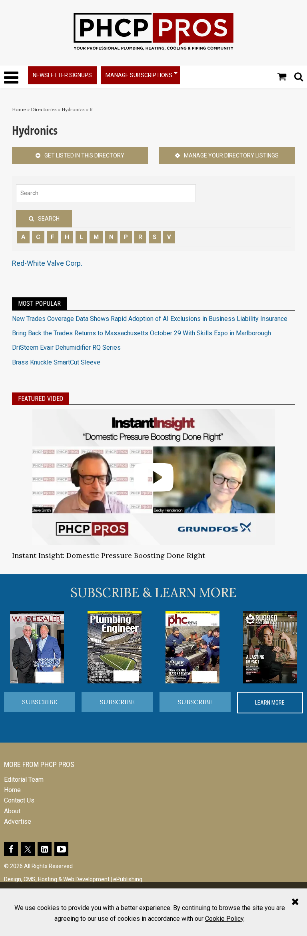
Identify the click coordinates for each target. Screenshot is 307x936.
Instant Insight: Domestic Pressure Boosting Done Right (108, 555)
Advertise (17, 821)
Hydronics (73, 109)
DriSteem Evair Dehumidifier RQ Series (66, 347)
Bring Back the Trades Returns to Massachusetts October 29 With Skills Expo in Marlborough (141, 333)
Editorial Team (24, 779)
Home (19, 109)
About (12, 811)
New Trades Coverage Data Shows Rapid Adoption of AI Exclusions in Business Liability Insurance (149, 319)
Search (49, 218)
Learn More (270, 702)
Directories (44, 109)
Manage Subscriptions (139, 75)
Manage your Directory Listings (231, 155)
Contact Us (19, 800)
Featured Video (40, 398)
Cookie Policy (224, 918)
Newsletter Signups (62, 75)
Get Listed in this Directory (84, 155)
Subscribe (39, 702)
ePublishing (127, 879)
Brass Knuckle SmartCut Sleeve (56, 362)
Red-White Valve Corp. (47, 263)
